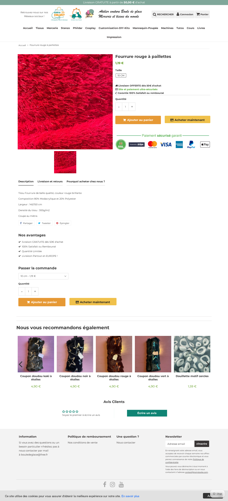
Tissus (40, 28)
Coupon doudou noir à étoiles (75, 378)
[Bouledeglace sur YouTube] (121, 485)
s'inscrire (201, 443)
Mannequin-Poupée (145, 28)
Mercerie (52, 28)
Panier (204, 14)
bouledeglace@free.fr (34, 454)
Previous (20, 364)
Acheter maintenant (190, 120)
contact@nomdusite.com (196, 472)
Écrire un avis (147, 413)
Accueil (28, 28)
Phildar (77, 28)
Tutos (180, 28)
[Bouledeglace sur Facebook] (105, 485)
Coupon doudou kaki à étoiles (36, 378)
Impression (114, 37)
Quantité (120, 99)
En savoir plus (130, 496)
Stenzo (65, 28)
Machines (167, 28)
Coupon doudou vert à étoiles (153, 378)
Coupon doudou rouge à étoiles (114, 378)
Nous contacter (126, 442)
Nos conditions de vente (82, 442)
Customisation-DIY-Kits (114, 28)
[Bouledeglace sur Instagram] (113, 485)
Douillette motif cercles (192, 376)
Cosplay (90, 28)
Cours (190, 28)
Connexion (186, 14)
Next (208, 364)
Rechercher (165, 14)
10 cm (121, 75)
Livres (201, 28)
